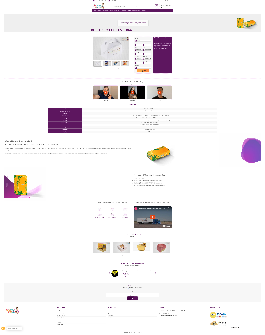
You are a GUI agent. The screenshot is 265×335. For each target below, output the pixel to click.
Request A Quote (60, 318)
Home (95, 10)
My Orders (110, 318)
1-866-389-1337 (103, 68)
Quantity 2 (145, 61)
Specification (132, 104)
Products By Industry (102, 10)
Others (123, 10)
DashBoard (110, 316)
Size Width (145, 52)
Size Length (137, 52)
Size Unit (145, 56)
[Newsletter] (132, 299)
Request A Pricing (136, 10)
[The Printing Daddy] (99, 5)
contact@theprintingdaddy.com (101, 0)
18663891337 (113, 0)
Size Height (137, 56)
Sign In (166, 0)
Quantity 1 (137, 61)
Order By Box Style (61, 314)
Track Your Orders (112, 321)
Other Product (60, 321)
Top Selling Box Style (61, 316)
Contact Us (143, 10)
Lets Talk (122, 68)
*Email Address (132, 293)
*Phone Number (146, 42)
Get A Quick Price (143, 71)
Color (144, 47)
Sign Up (170, 0)
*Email (136, 42)
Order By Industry (60, 311)
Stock (136, 47)
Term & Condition (60, 325)
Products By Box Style (114, 10)
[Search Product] (137, 6)
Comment (137, 65)
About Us (129, 10)
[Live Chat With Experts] (157, 7)
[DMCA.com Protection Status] (234, 328)
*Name (136, 38)
